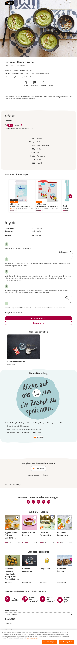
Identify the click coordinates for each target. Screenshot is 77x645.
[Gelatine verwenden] (29, 569)
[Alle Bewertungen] (9, 65)
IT (13, 629)
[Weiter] (70, 196)
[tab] (38, 610)
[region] (38, 637)
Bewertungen (33, 475)
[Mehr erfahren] (23, 362)
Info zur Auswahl (21, 125)
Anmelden (40, 437)
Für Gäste (26, 77)
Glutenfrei (9, 77)
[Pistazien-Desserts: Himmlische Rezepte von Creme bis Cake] (12, 569)
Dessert (17, 77)
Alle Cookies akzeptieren (49, 642)
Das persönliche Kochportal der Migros (17, 591)
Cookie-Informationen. (32, 638)
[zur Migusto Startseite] (9, 2)
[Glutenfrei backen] (64, 569)
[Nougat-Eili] (47, 569)
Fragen (46, 475)
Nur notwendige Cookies (66, 642)
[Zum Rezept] (12, 529)
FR (9, 629)
